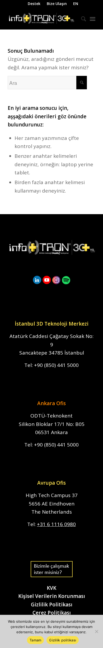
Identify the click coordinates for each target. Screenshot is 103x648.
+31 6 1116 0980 (56, 524)
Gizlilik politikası (62, 640)
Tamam (35, 640)
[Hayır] (96, 631)
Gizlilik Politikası (51, 604)
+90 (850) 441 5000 (56, 365)
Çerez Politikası (51, 612)
